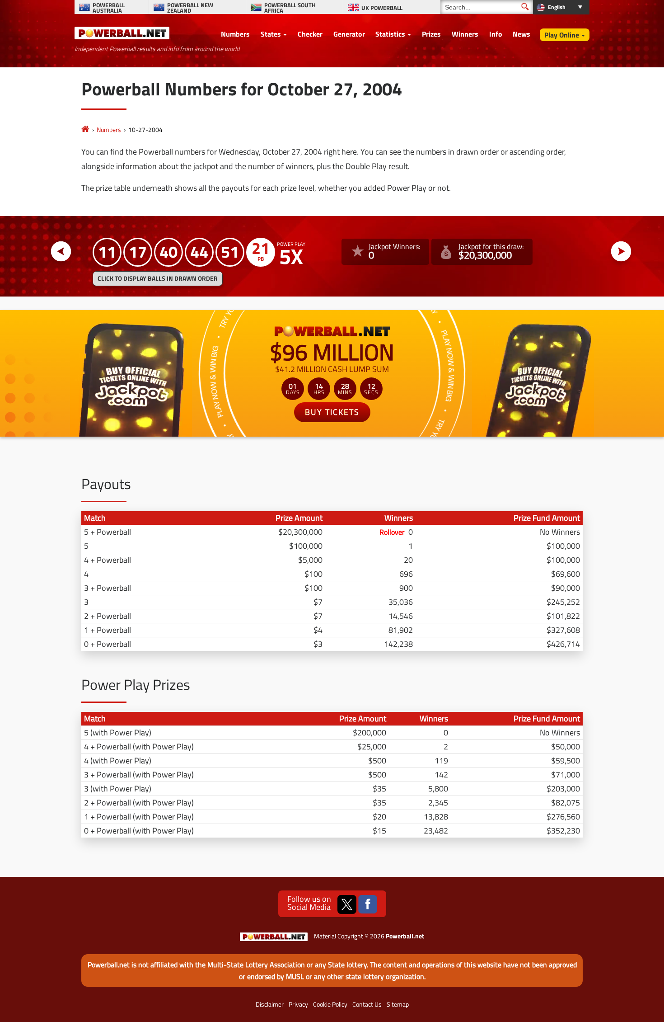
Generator (349, 33)
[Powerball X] (346, 904)
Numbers (235, 33)
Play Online (561, 34)
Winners (465, 33)
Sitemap (398, 1004)
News (521, 33)
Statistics (390, 33)
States (271, 33)
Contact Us (367, 1004)
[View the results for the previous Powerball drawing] (61, 251)
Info (495, 33)
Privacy (298, 1004)
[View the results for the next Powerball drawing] (621, 251)
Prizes (431, 33)
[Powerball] (85, 129)
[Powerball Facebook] (367, 904)
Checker (310, 33)
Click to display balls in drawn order (158, 278)
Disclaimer (270, 1004)
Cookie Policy (330, 1004)
